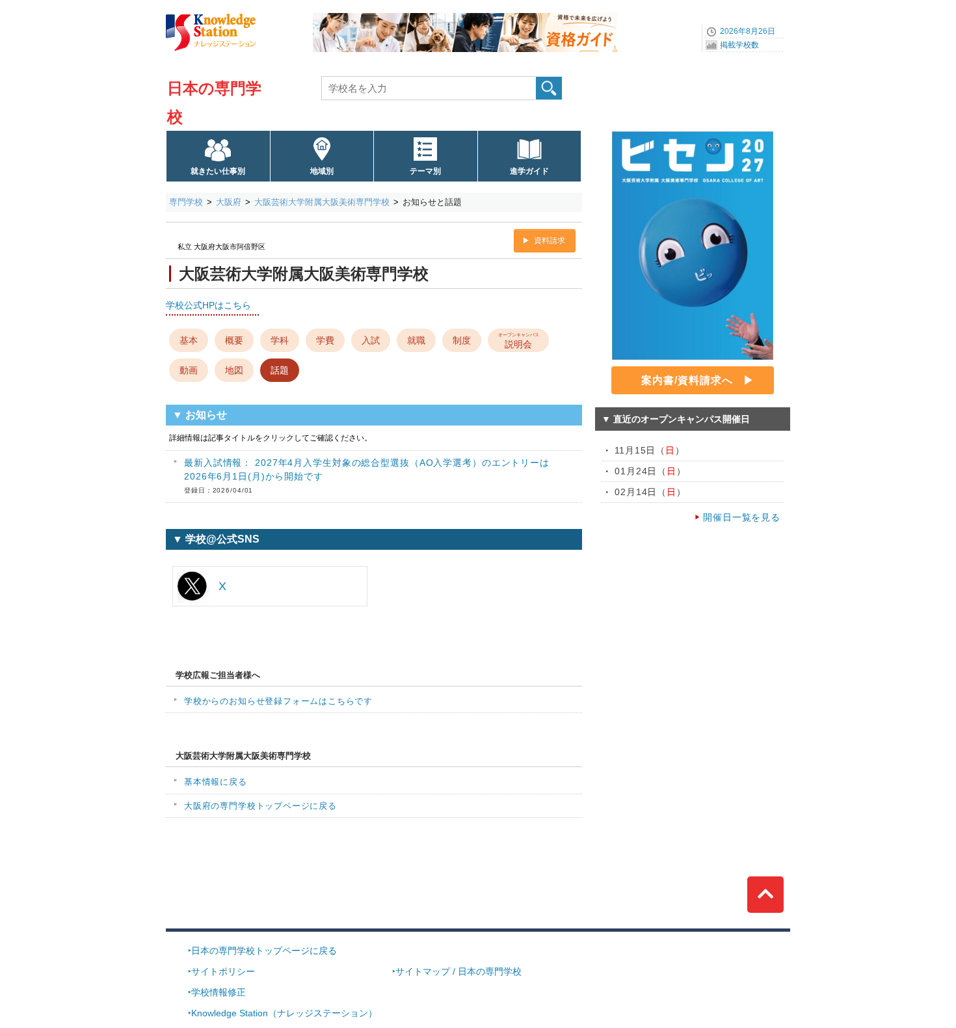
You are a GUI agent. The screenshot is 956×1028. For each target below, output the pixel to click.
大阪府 (228, 202)
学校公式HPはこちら (208, 305)
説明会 (518, 340)
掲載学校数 (739, 44)
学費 (325, 340)
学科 (280, 340)
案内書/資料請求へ (687, 380)
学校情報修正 (218, 992)
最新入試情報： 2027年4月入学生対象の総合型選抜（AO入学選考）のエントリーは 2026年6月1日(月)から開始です (367, 475)
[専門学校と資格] (465, 17)
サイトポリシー (223, 971)
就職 (416, 340)
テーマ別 (425, 171)
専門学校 (186, 202)
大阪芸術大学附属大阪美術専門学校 (322, 202)
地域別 (322, 171)
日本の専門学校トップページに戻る (264, 950)
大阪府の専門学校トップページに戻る (260, 806)
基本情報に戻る (215, 782)
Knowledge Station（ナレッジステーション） (284, 1013)
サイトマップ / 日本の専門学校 (458, 971)
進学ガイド (529, 171)
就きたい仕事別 (218, 171)
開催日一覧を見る (741, 517)
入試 (371, 340)
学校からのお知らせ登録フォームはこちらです (278, 701)
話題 (280, 370)
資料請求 (549, 240)
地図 (234, 370)
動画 (188, 370)
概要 (234, 340)
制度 (462, 340)
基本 (188, 340)
